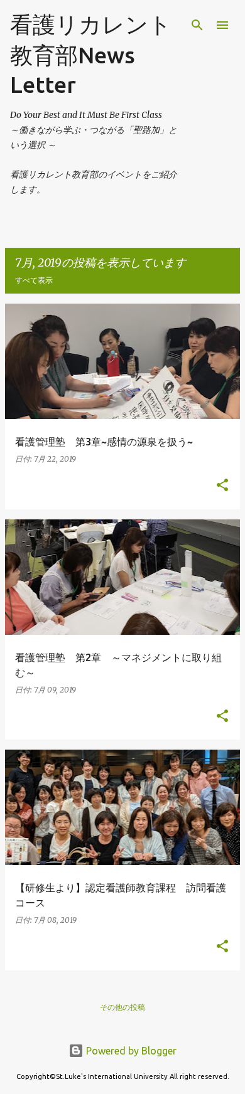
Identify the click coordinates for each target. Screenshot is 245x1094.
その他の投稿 (122, 1007)
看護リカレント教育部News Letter (91, 54)
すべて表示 (34, 280)
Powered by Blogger (130, 1050)
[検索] (197, 25)
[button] (222, 485)
